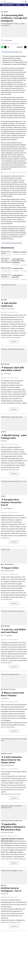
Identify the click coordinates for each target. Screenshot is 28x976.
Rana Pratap (7, 374)
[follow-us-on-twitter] (25, 47)
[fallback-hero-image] (6, 253)
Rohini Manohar (8, 508)
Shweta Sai (4, 441)
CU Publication (5, 698)
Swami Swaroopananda (7, 570)
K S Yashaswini (8, 40)
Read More (14, 341)
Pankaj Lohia (4, 893)
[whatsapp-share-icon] (2, 48)
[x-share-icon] (5, 48)
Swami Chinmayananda (7, 765)
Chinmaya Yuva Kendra (7, 309)
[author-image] (2, 40)
